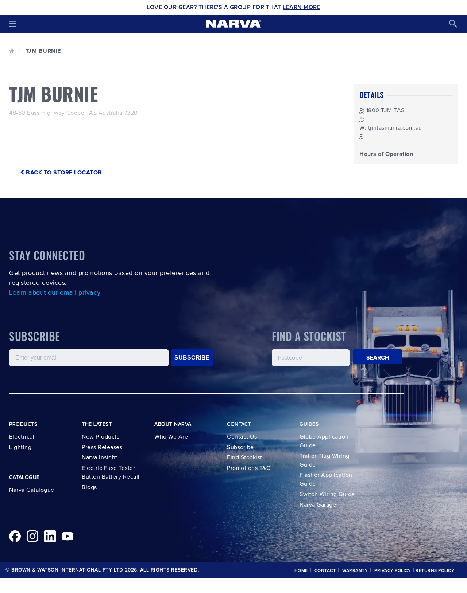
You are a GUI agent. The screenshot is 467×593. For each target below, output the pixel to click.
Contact (325, 571)
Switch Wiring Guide (327, 494)
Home (301, 571)
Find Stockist (244, 457)
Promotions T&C (248, 468)
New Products (100, 437)
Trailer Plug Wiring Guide (325, 460)
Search (378, 358)
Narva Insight (99, 457)
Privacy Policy (392, 571)
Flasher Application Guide (326, 479)
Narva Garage (318, 505)
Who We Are (171, 437)
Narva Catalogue (31, 490)
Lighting (20, 447)
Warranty (355, 571)
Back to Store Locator (63, 173)
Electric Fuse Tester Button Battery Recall (111, 472)
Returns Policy (435, 571)
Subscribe (240, 447)
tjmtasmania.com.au (395, 128)
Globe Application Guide (324, 441)
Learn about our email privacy (55, 293)
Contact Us (242, 437)
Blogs (89, 487)
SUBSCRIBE (192, 357)
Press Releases (102, 447)
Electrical (21, 437)
